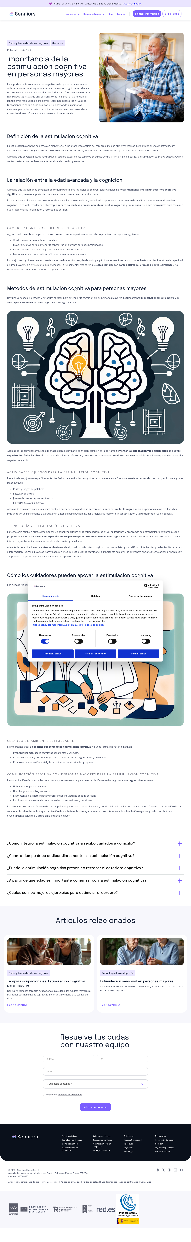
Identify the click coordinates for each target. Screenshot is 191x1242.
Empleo (121, 14)
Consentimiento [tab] (50, 596)
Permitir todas (138, 653)
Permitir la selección (95, 653)
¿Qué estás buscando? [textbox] (59, 1084)
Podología (128, 1151)
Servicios (57, 43)
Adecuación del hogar (164, 1140)
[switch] (78, 641)
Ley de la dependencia (164, 1147)
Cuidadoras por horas (102, 1140)
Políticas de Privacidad (70, 1095)
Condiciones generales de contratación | (121, 1182)
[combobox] (95, 1084)
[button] (72, 13)
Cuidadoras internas (101, 1136)
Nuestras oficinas (69, 1136)
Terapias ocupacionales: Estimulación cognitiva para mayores (46, 983)
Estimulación (160, 1136)
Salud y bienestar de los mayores (28, 43)
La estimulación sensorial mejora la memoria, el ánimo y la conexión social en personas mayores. (141, 988)
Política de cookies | (50, 1182)
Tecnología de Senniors (72, 1140)
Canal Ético (145, 1182)
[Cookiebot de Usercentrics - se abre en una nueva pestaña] (146, 586)
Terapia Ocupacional (133, 1140)
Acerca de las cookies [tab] (140, 596)
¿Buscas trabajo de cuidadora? (70, 1149)
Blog (110, 14)
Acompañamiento (162, 1151)
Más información (132, 3)
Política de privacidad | (71, 1182)
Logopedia (128, 1147)
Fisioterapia (129, 1136)
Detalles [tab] (95, 596)
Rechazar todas (52, 653)
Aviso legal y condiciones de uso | (24, 1182)
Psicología (128, 1144)
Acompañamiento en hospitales (102, 1145)
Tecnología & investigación (118, 973)
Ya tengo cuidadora (101, 1150)
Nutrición (159, 1144)
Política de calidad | (92, 1182)
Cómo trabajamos (70, 1144)
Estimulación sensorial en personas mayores (136, 981)
